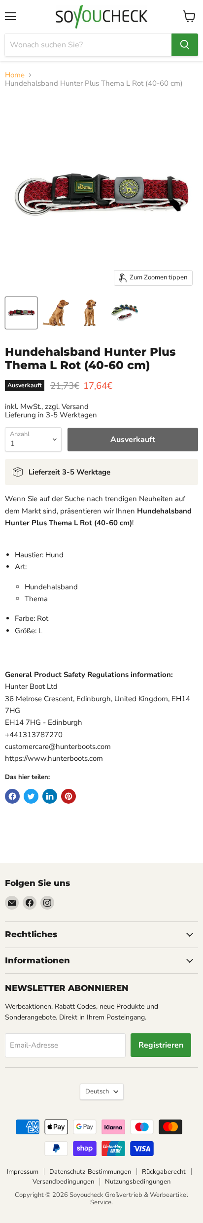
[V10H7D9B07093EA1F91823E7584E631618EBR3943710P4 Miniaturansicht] (124, 313)
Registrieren (160, 1045)
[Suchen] (184, 45)
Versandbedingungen (63, 1181)
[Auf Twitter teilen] (31, 796)
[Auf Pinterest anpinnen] (68, 796)
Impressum (22, 1171)
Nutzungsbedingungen (137, 1181)
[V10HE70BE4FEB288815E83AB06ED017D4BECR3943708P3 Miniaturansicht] (90, 313)
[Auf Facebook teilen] (12, 796)
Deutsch (97, 1091)
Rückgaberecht (164, 1171)
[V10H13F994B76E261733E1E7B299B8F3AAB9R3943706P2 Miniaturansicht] (55, 313)
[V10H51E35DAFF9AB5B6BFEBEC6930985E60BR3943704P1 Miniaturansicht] (21, 313)
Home (15, 75)
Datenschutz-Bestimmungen (90, 1171)
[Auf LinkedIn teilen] (49, 796)
